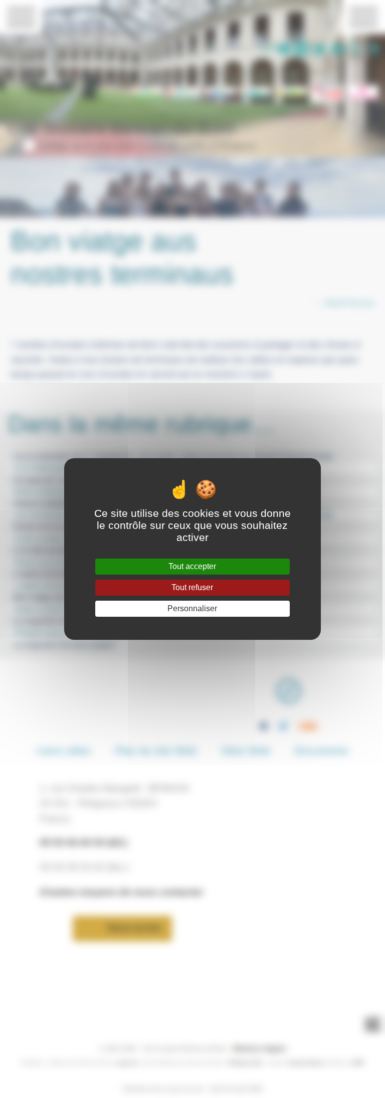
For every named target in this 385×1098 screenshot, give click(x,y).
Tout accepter (192, 566)
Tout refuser (192, 587)
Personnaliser (192, 608)
